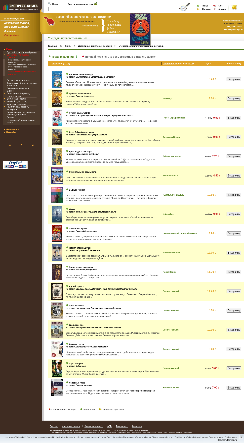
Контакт (10, 31)
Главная (52, 46)
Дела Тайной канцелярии (81, 132)
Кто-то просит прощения (81, 267)
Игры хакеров (76, 363)
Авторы (222, 9)
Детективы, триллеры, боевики (95, 46)
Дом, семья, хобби (16, 99)
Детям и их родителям (18, 80)
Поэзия (10, 117)
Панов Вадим (169, 272)
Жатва (72, 209)
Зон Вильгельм (170, 176)
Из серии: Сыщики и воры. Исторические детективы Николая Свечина (101, 289)
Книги (9, 49)
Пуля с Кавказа (76, 306)
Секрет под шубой (78, 228)
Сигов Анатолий (171, 368)
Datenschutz (122, 426)
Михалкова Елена (171, 253)
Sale (220, 6)
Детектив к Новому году (81, 74)
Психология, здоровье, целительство (18, 94)
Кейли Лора (168, 214)
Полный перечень (120, 56)
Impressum (137, 426)
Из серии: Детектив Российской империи (87, 347)
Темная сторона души (79, 248)
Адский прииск (76, 286)
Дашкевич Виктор (171, 137)
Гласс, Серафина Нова (174, 118)
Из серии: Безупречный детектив (83, 250)
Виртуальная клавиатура (80, 4)
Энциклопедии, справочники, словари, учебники (21, 113)
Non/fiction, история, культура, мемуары (17, 102)
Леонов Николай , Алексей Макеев (180, 233)
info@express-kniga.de (233, 29)
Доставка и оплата (16, 22)
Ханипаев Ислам (171, 388)
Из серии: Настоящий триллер (81, 270)
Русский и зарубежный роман (22, 52)
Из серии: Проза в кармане (79, 385)
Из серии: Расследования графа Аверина (86, 135)
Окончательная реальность (82, 172)
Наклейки (11, 132)
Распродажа (11, 35)
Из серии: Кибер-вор (76, 366)
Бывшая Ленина (77, 190)
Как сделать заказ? (16, 26)
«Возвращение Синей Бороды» (76, 21)
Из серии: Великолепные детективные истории (90, 77)
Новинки (206, 9)
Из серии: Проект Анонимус (80, 96)
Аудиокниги (12, 129)
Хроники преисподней (80, 94)
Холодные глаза (77, 383)
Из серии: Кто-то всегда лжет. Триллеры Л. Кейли (91, 212)
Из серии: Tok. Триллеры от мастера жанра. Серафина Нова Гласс (99, 115)
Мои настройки (14, 18)
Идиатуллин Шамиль (173, 195)
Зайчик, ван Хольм (172, 156)
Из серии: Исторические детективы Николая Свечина (93, 308)
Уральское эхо (76, 325)
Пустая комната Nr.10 (79, 113)
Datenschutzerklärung (227, 440)
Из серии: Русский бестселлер (81, 231)
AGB (109, 426)
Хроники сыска (76, 344)
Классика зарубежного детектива (22, 64)
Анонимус (168, 99)
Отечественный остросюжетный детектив (141, 46)
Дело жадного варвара (80, 151)
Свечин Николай (171, 291)
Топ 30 (205, 6)
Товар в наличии (62, 56)
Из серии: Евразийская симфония (82, 154)
